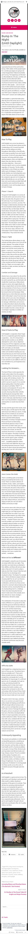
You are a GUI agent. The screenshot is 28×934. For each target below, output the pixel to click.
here (6, 51)
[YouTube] (15, 20)
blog (10, 866)
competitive (5, 870)
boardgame (19, 866)
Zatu (3, 51)
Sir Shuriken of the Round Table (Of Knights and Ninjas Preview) (15, 892)
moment (10, 874)
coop (10, 870)
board (14, 866)
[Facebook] (9, 20)
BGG (7, 866)
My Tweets (5, 917)
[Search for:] (14, 906)
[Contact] (19, 20)
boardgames (15, 868)
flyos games (8, 872)
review (15, 874)
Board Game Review (7, 33)
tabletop (20, 874)
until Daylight (11, 876)
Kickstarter (5, 874)
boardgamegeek (6, 868)
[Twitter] (12, 20)
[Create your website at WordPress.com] (14, 1)
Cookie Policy (10, 927)
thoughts (4, 876)
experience (15, 870)
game (14, 872)
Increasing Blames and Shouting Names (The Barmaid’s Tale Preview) (14, 884)
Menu (15, 27)
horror (18, 872)
